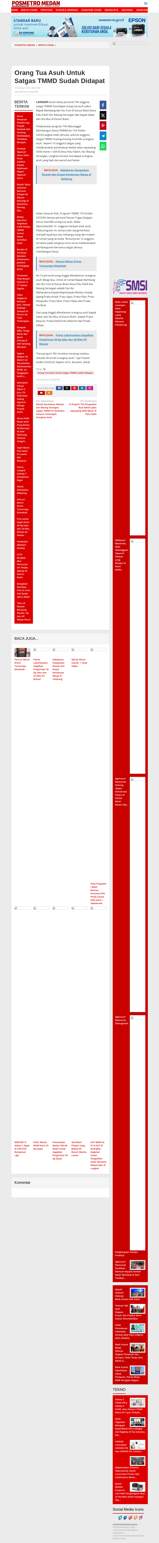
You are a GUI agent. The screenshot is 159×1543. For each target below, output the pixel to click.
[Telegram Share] (103, 135)
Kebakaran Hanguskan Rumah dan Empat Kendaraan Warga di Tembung (58, 669)
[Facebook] (59, 388)
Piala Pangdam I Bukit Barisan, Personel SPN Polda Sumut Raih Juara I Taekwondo (98, 893)
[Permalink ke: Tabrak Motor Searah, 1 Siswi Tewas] (79, 652)
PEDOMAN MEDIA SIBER (124, 1527)
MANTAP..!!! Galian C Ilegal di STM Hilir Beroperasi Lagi (21, 1149)
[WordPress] (82, 388)
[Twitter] (67, 388)
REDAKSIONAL (119, 1538)
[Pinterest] (74, 388)
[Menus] (145, 3)
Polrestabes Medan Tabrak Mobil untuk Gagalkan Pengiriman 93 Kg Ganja (60, 1150)
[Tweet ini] (103, 115)
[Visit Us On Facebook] (125, 1517)
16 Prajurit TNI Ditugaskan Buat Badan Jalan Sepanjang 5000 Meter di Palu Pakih (83, 407)
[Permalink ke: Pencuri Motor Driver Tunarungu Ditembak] (22, 652)
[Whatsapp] (103, 146)
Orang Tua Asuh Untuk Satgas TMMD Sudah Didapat (65, 372)
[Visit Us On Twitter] (120, 1517)
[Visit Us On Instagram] (140, 1517)
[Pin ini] (103, 125)
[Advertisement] (67, 56)
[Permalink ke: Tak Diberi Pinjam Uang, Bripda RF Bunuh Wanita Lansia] (79, 1023)
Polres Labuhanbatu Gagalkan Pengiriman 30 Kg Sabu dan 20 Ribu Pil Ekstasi (41, 669)
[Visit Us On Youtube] (130, 1517)
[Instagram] (89, 388)
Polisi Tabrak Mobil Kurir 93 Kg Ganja (40, 1145)
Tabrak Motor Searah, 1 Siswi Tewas (79, 663)
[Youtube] (41, 393)
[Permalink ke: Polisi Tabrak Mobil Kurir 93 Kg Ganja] (41, 1023)
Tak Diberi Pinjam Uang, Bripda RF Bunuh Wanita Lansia (78, 1149)
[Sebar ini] (103, 105)
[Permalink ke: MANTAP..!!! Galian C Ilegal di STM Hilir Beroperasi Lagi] (22, 1023)
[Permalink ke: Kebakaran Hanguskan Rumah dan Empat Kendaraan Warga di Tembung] (60, 652)
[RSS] (49, 393)
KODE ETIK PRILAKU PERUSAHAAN (128, 1535)
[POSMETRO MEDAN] (36, 3)
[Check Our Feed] (135, 1517)
